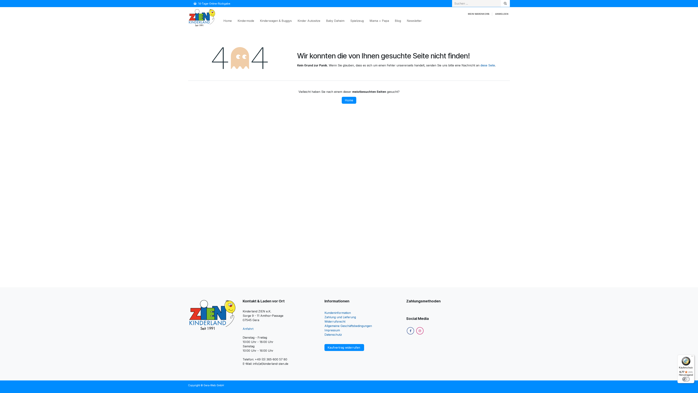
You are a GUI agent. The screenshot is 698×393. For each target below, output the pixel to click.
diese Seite (487, 65)
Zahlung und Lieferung (340, 317)
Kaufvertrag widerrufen (344, 347)
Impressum (332, 330)
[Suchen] (505, 3)
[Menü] (692, 357)
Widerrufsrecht (334, 321)
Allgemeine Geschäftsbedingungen (348, 326)
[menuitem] (227, 20)
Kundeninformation (337, 313)
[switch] (686, 379)
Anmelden (501, 14)
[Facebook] (410, 330)
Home (349, 100)
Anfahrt (248, 329)
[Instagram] (420, 330)
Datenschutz (333, 334)
